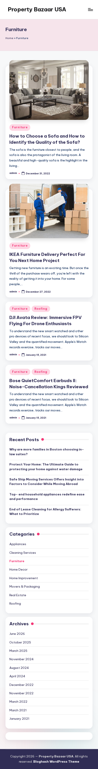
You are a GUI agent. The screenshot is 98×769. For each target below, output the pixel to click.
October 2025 (20, 642)
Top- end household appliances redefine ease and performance (47, 496)
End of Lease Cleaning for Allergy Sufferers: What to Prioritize (45, 511)
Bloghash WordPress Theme (56, 761)
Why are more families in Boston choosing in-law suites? (46, 451)
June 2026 (17, 634)
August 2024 (19, 668)
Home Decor (18, 569)
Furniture (20, 127)
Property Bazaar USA (37, 9)
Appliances (17, 544)
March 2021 (18, 710)
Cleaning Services (22, 553)
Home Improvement (23, 578)
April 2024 (17, 676)
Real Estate (17, 595)
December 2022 (21, 685)
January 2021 (19, 719)
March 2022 (18, 702)
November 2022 (21, 693)
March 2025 (18, 651)
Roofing (40, 308)
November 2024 (21, 659)
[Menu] (90, 9)
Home (9, 38)
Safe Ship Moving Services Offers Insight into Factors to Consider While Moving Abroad (46, 481)
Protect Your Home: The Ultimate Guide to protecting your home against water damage (46, 466)
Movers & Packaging (24, 586)
